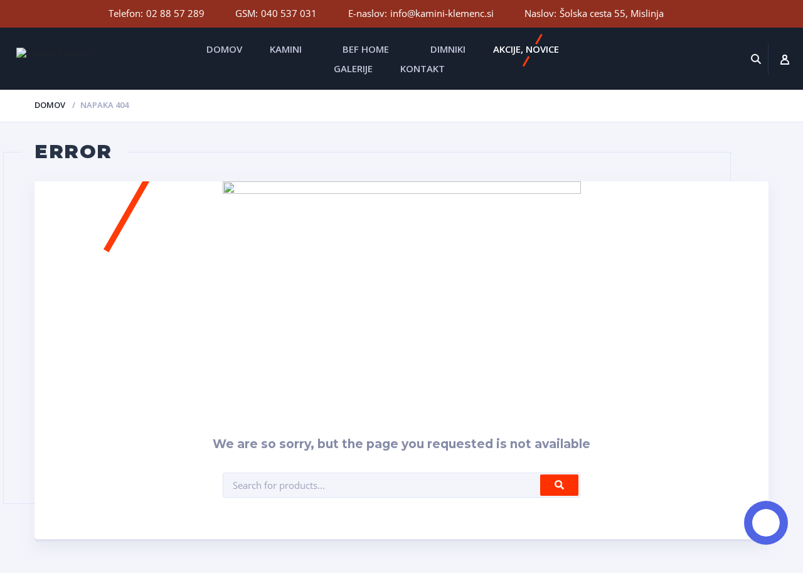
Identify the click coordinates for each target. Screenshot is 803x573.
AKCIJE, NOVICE (526, 49)
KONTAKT (422, 68)
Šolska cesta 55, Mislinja (612, 13)
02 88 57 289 (175, 13)
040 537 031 (289, 13)
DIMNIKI (447, 49)
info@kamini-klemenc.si (442, 13)
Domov (50, 104)
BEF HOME (366, 49)
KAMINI (286, 49)
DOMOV (224, 49)
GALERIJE (353, 68)
